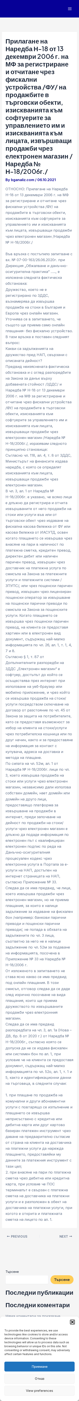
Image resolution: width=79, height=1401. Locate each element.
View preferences (39, 1391)
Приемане (40, 1366)
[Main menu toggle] (70, 9)
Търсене (12, 1271)
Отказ (39, 1379)
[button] (72, 1322)
